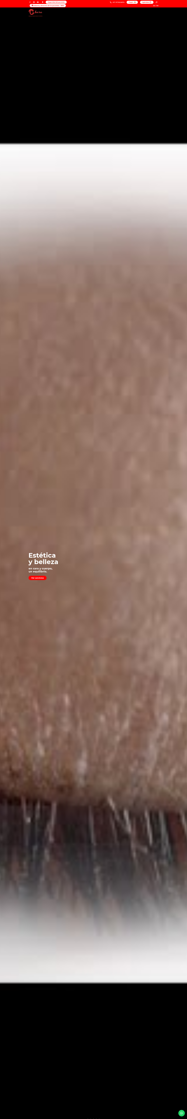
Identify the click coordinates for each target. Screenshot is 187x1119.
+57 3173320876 (118, 2)
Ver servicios (37, 578)
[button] (181, 1113)
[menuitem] (51, 12)
